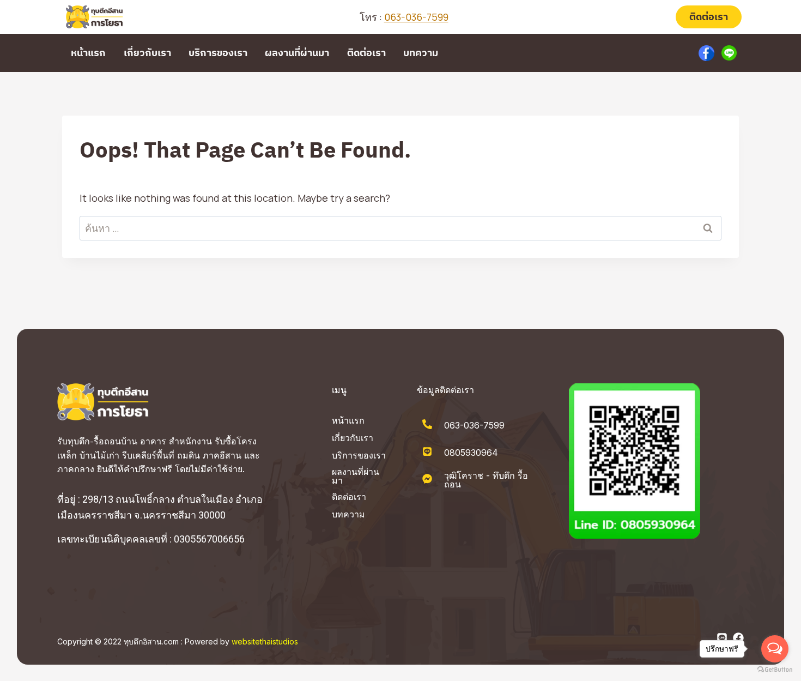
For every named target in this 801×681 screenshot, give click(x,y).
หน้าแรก (88, 52)
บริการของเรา (218, 52)
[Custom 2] (729, 53)
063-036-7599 (416, 16)
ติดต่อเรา (708, 16)
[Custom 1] (707, 53)
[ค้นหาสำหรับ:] (400, 228)
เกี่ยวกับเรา (147, 52)
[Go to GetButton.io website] (774, 669)
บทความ (420, 52)
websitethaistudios (265, 641)
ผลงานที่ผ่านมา (297, 52)
